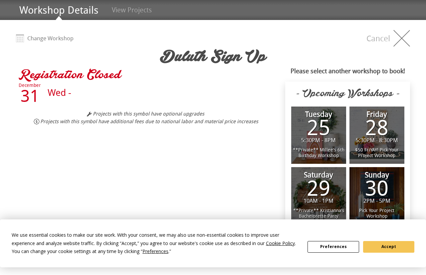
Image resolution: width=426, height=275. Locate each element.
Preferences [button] (155, 251)
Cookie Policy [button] (280, 243)
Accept (388, 246)
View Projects (132, 9)
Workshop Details (59, 10)
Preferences (333, 246)
